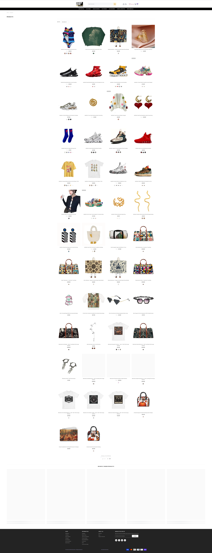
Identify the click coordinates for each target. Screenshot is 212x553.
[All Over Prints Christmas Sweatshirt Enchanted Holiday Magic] (93, 300)
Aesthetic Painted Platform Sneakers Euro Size (118, 181)
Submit (135, 536)
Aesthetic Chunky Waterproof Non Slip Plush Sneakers (68, 115)
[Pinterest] (119, 540)
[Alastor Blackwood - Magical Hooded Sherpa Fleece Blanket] (118, 267)
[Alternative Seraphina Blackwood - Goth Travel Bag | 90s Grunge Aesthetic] (143, 365)
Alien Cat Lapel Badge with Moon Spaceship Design (69, 313)
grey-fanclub (95, 185)
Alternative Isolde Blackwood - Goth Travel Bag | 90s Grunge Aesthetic (93, 379)
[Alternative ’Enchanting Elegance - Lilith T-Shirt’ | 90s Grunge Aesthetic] (68, 399)
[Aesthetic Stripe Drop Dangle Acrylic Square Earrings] (68, 234)
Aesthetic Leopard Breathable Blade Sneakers (93, 148)
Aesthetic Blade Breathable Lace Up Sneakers (69, 82)
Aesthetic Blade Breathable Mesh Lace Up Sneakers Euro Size (93, 82)
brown (143, 251)
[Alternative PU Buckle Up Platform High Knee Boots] (118, 365)
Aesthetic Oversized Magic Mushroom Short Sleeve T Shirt (69, 181)
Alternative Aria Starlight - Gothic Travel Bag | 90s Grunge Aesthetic (69, 345)
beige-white (67, 119)
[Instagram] (116, 540)
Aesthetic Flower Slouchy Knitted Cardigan (118, 115)
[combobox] (101, 4)
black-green (67, 152)
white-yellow (65, 152)
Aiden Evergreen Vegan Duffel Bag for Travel (118, 247)
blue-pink (69, 152)
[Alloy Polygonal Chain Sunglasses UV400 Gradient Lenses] (143, 300)
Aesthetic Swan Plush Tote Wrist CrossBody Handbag (93, 247)
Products (11, 12)
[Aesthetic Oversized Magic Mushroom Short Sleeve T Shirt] (68, 168)
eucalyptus (120, 349)
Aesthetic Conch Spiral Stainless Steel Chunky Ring (94, 115)
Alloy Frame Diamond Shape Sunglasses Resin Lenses (118, 313)
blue (67, 53)
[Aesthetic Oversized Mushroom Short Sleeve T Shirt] (93, 168)
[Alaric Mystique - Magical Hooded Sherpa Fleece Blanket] (93, 267)
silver (119, 218)
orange (93, 218)
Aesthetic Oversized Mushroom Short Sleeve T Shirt (93, 181)
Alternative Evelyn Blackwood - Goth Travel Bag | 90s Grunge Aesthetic (143, 345)
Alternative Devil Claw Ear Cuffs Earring (93, 344)
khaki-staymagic (65, 185)
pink (142, 86)
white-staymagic (67, 185)
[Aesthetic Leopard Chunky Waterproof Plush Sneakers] (118, 135)
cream (118, 53)
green (69, 53)
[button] (65, 22)
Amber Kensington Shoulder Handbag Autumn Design (143, 412)
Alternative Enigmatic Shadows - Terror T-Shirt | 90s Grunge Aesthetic (118, 345)
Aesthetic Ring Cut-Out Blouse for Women (68, 214)
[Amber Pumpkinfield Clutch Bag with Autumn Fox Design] (68, 433)
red (71, 53)
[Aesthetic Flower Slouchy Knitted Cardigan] (118, 102)
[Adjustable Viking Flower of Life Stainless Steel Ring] (143, 36)
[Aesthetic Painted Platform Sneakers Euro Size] (118, 168)
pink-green (71, 152)
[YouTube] (125, 540)
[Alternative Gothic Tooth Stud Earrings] (68, 365)
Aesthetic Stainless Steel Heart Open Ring (118, 214)
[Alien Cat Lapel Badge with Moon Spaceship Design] (68, 300)
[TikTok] (122, 540)
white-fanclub (68, 185)
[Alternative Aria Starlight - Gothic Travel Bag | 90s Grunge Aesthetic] (68, 331)
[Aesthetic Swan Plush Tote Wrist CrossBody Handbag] (93, 234)
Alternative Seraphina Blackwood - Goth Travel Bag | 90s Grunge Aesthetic (143, 379)
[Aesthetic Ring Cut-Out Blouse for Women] (68, 201)
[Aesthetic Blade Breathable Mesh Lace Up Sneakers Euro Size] (93, 69)
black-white (69, 119)
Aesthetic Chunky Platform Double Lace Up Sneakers (143, 82)
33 (107, 458)
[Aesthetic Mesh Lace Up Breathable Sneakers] (143, 135)
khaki (92, 185)
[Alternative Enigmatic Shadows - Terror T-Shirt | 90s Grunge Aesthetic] (118, 331)
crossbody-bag (94, 251)
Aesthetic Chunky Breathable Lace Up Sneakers (118, 82)
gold (117, 218)
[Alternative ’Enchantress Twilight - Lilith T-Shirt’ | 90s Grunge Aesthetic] (93, 399)
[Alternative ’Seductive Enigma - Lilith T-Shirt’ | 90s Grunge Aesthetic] (118, 399)
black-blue (118, 185)
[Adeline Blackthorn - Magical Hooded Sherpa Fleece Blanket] (118, 36)
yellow (115, 86)
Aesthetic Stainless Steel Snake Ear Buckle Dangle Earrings (143, 214)
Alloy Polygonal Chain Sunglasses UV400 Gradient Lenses (143, 313)
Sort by (58, 21)
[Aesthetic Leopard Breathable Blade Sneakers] (93, 135)
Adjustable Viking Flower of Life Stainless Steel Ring (143, 49)
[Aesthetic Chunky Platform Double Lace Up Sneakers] (143, 69)
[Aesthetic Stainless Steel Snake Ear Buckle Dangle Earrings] (143, 201)
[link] (26, 521)
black (67, 86)
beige (65, 53)
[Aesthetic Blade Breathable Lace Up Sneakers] (68, 69)
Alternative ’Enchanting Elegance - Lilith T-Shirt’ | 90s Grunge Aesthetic (68, 413)
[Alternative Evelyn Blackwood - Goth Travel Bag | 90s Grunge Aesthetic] (143, 331)
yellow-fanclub (70, 185)
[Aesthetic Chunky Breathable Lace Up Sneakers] (118, 69)
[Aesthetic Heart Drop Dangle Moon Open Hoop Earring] (143, 102)
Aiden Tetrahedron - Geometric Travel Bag (68, 280)
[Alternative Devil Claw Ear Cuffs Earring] (93, 331)
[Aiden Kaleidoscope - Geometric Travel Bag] (143, 234)
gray (145, 152)
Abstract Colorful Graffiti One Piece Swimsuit (68, 49)
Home (8, 12)
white (70, 86)
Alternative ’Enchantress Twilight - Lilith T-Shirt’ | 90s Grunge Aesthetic (93, 413)
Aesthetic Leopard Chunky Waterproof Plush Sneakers (118, 148)
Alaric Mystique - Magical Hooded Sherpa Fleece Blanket (93, 280)
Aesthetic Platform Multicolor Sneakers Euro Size (143, 181)
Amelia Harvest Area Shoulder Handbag (94, 446)
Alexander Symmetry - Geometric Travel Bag (143, 280)
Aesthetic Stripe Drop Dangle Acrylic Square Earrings (69, 247)
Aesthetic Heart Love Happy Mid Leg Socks (69, 148)
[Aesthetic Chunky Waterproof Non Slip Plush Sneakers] (68, 102)
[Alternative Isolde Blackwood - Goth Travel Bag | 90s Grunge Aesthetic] (93, 365)
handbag (92, 251)
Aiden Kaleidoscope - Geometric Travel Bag (143, 247)
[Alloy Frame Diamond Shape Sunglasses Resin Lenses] (118, 300)
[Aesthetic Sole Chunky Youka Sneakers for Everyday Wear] (93, 201)
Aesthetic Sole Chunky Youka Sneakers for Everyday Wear (94, 214)
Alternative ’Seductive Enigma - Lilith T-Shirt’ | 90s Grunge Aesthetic (118, 413)
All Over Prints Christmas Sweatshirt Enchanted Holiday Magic (93, 313)
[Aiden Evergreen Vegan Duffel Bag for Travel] (118, 234)
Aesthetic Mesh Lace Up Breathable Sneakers (143, 148)
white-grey (94, 86)
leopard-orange (142, 185)
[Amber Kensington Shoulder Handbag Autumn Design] (143, 399)
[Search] (102, 4)
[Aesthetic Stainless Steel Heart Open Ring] (118, 201)
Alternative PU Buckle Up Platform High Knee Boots (118, 378)
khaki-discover (90, 185)
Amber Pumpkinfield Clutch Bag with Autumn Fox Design (69, 446)
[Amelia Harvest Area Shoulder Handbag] (93, 433)
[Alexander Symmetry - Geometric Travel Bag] (143, 267)
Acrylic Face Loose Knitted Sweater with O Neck (93, 49)
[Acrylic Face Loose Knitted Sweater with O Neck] (93, 36)
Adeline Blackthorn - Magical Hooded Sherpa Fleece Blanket (118, 49)
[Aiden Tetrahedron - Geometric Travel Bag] (68, 267)
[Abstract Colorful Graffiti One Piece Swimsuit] (68, 36)
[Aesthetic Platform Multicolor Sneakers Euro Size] (143, 168)
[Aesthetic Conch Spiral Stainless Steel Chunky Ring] (93, 102)
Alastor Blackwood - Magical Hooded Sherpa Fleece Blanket (118, 280)
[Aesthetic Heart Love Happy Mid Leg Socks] (68, 135)
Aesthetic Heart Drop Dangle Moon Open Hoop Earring (143, 115)
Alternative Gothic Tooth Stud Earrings (68, 378)
